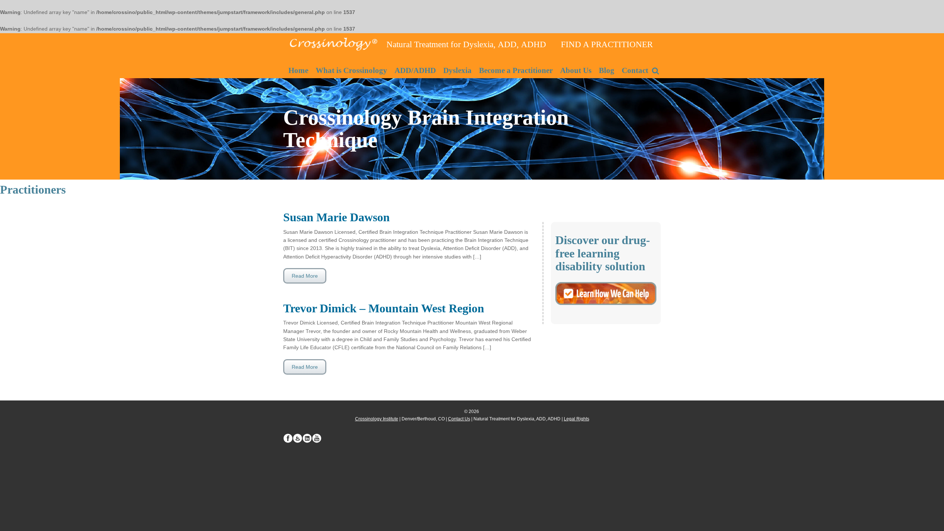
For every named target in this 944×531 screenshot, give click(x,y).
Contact (635, 70)
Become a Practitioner (516, 70)
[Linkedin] (307, 438)
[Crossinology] (333, 43)
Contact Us (459, 418)
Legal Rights (576, 418)
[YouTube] (316, 438)
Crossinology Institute (376, 418)
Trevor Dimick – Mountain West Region (383, 308)
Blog (606, 70)
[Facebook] (288, 438)
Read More (305, 276)
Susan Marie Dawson (336, 217)
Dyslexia (457, 70)
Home (298, 70)
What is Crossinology (351, 70)
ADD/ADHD (415, 70)
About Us (575, 70)
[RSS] (297, 438)
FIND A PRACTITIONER (607, 44)
